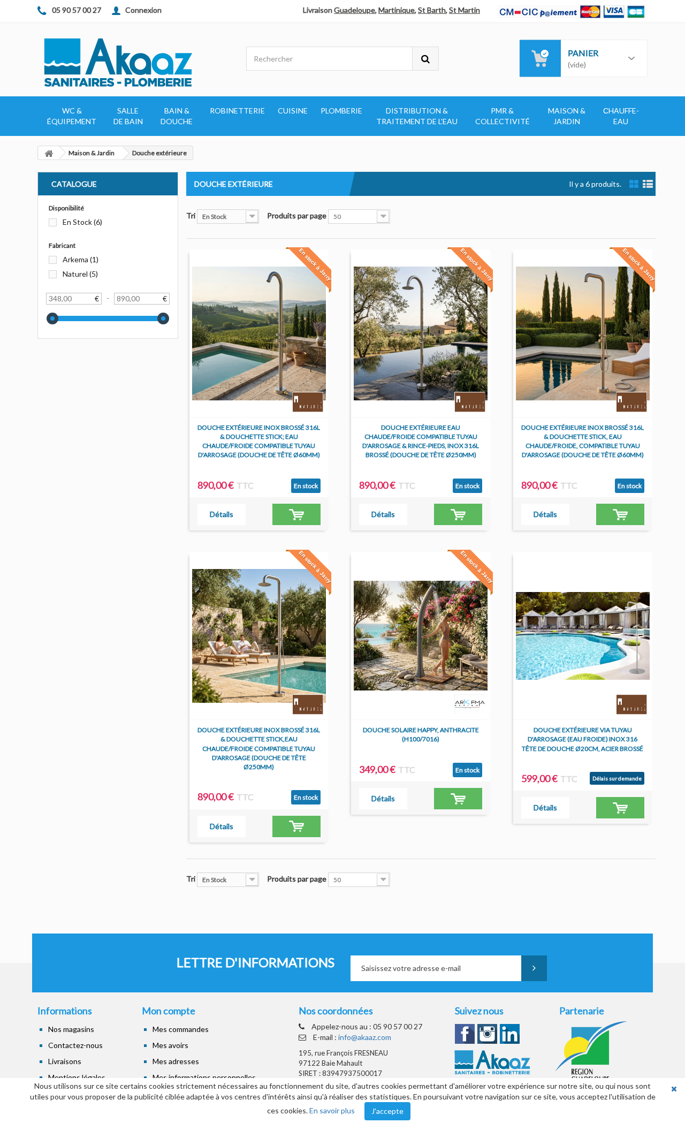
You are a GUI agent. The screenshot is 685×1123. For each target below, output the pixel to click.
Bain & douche (177, 116)
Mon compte (168, 1010)
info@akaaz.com (364, 1037)
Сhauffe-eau (621, 116)
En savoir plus (332, 1110)
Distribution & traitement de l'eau (417, 116)
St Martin (464, 9)
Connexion (143, 9)
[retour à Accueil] (49, 153)
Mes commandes (181, 1029)
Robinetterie (237, 110)
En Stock (82, 221)
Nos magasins (71, 1029)
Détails (221, 514)
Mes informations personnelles (204, 1077)
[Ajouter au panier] (296, 514)
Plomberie (341, 110)
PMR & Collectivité (502, 116)
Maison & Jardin (566, 116)
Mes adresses (176, 1061)
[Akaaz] (133, 62)
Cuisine (293, 110)
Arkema (80, 259)
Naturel (80, 273)
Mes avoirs (170, 1045)
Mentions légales (76, 1077)
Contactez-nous (75, 1045)
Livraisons (64, 1061)
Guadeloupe (354, 9)
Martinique (396, 9)
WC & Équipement (71, 116)
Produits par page (296, 215)
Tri (190, 215)
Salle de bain (128, 116)
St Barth (432, 9)
